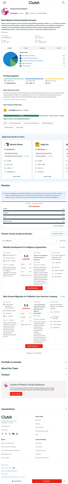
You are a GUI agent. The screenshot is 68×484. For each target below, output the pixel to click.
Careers (37, 424)
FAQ (36, 434)
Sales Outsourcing (27, 63)
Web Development (47, 123)
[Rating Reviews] (13, 13)
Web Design (19, 127)
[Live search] (64, 3)
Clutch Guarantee (40, 450)
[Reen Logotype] (6, 144)
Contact (47, 481)
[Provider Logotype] (5, 11)
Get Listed (38, 443)
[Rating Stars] (10, 149)
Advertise (38, 454)
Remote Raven (16, 144)
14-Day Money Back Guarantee (10, 450)
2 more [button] (27, 156)
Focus (25, 48)
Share (63, 247)
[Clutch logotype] (34, 2)
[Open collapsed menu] (4, 3)
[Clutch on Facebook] (2, 434)
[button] (30, 241)
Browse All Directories (7, 443)
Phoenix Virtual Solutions (18, 9)
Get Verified (38, 447)
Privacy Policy (4, 465)
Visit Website (17, 481)
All (5, 123)
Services (9, 48)
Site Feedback (5, 426)
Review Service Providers (8, 447)
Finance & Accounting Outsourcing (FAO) (32, 60)
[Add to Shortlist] (64, 481)
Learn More (53, 197)
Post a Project (5, 458)
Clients (59, 48)
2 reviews (20, 13)
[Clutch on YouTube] (13, 434)
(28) (46, 149)
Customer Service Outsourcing (30, 58)
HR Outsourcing (26, 66)
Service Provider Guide (42, 458)
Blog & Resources (6, 454)
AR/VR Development (15, 123)
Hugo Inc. (45, 144)
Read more (4, 32)
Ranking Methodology (41, 431)
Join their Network (42, 13)
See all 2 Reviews (58, 226)
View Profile (16, 176)
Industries (42, 48)
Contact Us (4, 430)
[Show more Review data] (34, 288)
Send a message (16, 393)
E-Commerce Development (31, 123)
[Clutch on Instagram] (10, 434)
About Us (38, 420)
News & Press (39, 427)
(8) (15, 149)
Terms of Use (4, 474)
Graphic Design (8, 127)
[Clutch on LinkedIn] (17, 434)
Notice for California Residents (9, 471)
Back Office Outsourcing (28, 55)
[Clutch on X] (6, 434)
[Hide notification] (64, 193)
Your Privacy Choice (6, 468)
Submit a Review (58, 234)
